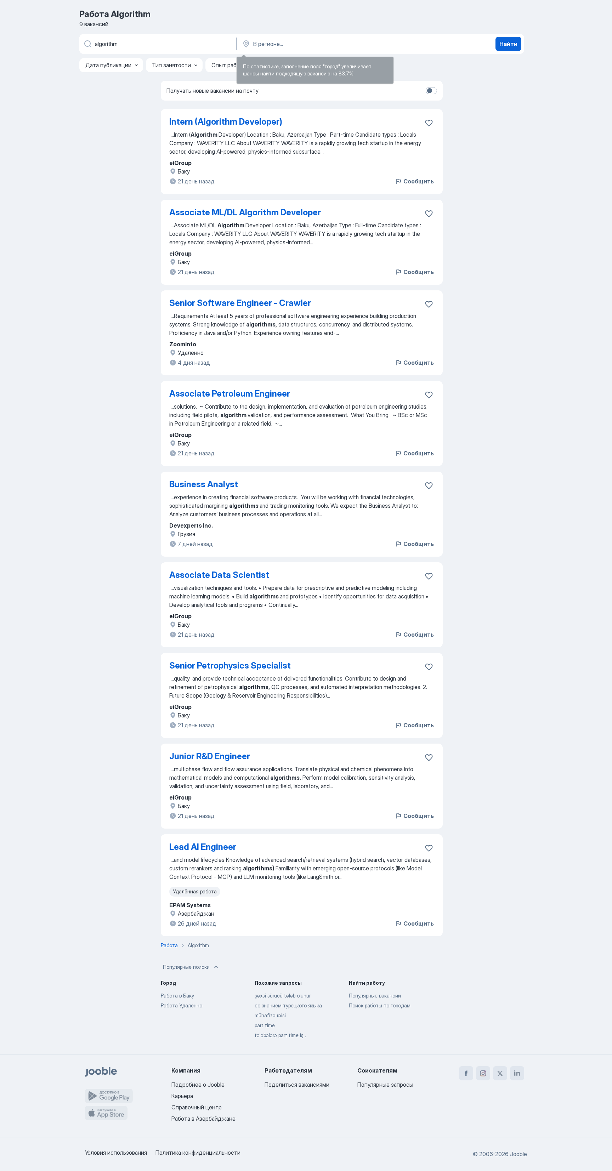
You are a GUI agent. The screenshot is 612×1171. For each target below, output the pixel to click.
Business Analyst (203, 484)
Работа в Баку (177, 996)
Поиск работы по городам (379, 1005)
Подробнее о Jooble (198, 1084)
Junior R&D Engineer (209, 756)
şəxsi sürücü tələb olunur (283, 996)
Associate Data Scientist (219, 575)
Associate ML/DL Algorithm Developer (245, 212)
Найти (508, 43)
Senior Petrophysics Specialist (230, 665)
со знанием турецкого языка (288, 1005)
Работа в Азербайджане (203, 1118)
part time (265, 1025)
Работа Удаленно (181, 1005)
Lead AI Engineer (202, 847)
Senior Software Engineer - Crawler (240, 303)
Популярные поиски (186, 967)
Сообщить (418, 181)
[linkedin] (517, 1073)
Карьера (182, 1095)
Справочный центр (196, 1107)
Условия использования (116, 1152)
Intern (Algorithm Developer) (225, 121)
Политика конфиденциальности (197, 1152)
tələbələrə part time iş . (280, 1035)
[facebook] (466, 1073)
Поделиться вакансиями (297, 1084)
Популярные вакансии (375, 996)
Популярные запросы (385, 1084)
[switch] (431, 90)
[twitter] (500, 1073)
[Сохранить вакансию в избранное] (428, 122)
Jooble (518, 1154)
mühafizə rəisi (270, 1015)
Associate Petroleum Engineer (229, 393)
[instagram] (483, 1073)
